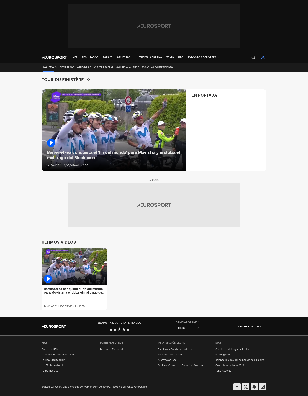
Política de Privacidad (170, 354)
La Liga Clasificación (53, 360)
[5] (128, 329)
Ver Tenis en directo (53, 365)
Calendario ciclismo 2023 (229, 365)
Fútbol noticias (50, 370)
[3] (119, 329)
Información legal (167, 360)
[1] (111, 329)
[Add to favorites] (88, 80)
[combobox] (188, 328)
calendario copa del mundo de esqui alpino (239, 360)
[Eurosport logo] (54, 57)
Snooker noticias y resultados (232, 349)
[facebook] (237, 386)
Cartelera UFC (50, 349)
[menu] (253, 57)
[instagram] (262, 386)
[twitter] (245, 386)
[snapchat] (254, 386)
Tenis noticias (223, 370)
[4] (124, 329)
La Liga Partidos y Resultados (58, 354)
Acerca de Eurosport (111, 349)
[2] (115, 329)
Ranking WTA (223, 354)
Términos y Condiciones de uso (175, 349)
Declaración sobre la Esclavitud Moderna (181, 365)
